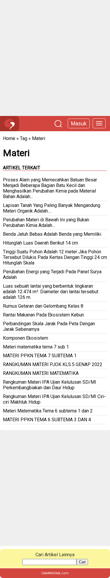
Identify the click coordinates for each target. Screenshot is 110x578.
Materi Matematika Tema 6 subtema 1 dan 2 (48, 411)
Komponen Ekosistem (25, 338)
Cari (82, 562)
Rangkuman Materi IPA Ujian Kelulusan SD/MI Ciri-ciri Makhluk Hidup (54, 399)
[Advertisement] (55, 58)
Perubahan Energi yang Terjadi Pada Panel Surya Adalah (52, 274)
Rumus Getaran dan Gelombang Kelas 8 (43, 306)
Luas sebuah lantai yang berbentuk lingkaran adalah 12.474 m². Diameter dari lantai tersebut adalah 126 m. (50, 291)
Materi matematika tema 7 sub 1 (36, 347)
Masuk (79, 123)
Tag (23, 138)
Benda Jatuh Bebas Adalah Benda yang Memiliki (52, 234)
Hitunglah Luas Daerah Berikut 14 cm (40, 243)
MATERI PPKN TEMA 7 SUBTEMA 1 (40, 355)
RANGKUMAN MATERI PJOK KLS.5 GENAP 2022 (52, 364)
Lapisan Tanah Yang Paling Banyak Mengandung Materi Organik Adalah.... (51, 208)
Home (9, 138)
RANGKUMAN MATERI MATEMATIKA (41, 373)
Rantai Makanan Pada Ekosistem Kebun (43, 315)
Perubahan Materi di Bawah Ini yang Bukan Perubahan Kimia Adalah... (46, 222)
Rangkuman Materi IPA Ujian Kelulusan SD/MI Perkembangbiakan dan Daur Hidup (49, 384)
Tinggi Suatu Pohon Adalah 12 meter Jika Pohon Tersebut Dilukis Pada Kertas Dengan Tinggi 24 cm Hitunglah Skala (55, 257)
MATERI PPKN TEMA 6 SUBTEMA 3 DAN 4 (47, 419)
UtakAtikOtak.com (55, 573)
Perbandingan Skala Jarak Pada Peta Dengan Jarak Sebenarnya (49, 326)
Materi (38, 138)
